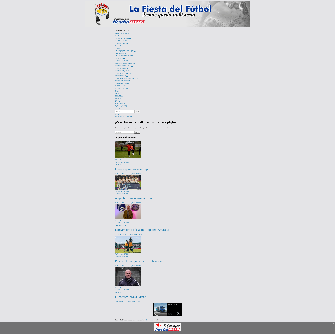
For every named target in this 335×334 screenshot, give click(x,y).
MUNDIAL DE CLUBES (122, 88)
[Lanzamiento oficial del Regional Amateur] (128, 205)
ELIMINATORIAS (120, 104)
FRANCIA (118, 98)
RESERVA (118, 48)
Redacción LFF (120, 174)
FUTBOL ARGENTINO (122, 38)
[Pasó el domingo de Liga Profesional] (128, 237)
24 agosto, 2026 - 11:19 (134, 235)
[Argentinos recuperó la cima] (128, 176)
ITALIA (117, 91)
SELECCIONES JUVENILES (123, 71)
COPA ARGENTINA (121, 41)
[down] (130, 38)
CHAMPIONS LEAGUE (122, 83)
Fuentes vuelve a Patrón (130, 297)
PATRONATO (119, 58)
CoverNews (149, 320)
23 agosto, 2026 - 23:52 (132, 266)
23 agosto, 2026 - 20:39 (132, 302)
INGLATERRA (119, 96)
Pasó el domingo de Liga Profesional (138, 261)
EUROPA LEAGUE (120, 86)
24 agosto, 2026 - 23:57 (132, 203)
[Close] (333, 323)
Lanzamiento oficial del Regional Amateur (142, 230)
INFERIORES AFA (125, 63)
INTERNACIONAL (120, 76)
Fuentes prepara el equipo (132, 169)
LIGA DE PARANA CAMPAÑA (124, 56)
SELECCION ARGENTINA (123, 66)
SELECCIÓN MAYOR (121, 68)
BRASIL (117, 101)
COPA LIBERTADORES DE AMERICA (126, 78)
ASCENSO (118, 46)
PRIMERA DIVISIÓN (121, 43)
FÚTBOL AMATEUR (121, 106)
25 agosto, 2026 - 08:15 (132, 174)
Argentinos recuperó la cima (133, 198)
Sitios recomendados (122, 33)
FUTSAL (117, 108)
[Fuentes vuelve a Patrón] (128, 268)
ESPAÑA (117, 93)
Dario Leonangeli (121, 235)
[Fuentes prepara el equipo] (128, 142)
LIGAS (124, 51)
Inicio (117, 36)
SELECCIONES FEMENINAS (123, 73)
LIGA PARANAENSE (121, 53)
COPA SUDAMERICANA (122, 81)
